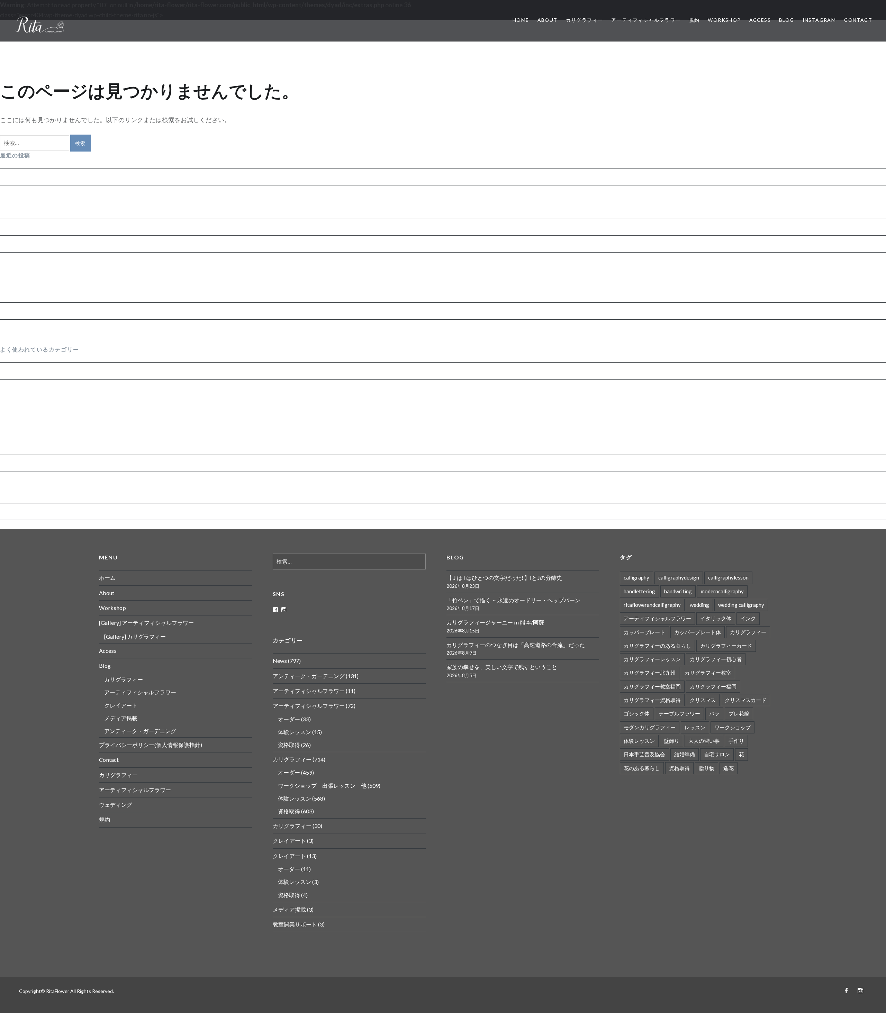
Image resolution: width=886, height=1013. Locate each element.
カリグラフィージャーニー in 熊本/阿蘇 (54, 210)
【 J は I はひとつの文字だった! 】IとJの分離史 (64, 176)
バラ (714, 713)
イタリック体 (715, 618)
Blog (786, 20)
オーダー (17, 447)
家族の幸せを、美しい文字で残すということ (62, 243)
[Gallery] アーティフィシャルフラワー (146, 622)
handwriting (678, 591)
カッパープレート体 (697, 632)
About (547, 20)
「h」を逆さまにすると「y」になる (50, 277)
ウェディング (115, 804)
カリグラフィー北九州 (650, 672)
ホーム (107, 577)
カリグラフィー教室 (708, 672)
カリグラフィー (584, 20)
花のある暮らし (642, 768)
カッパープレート (644, 632)
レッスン (695, 727)
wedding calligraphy (741, 605)
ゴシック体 (637, 713)
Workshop (724, 20)
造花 (728, 768)
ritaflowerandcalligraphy (652, 605)
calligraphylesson (728, 577)
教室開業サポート (295, 924)
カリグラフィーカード (726, 645)
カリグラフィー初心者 (716, 659)
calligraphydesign (678, 577)
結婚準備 (684, 754)
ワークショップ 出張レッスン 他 (55, 432)
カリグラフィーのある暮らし (657, 645)
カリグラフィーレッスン (652, 659)
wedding (699, 605)
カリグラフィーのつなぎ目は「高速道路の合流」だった (78, 227)
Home (521, 20)
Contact (858, 20)
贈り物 (706, 768)
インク (748, 618)
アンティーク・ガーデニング (40, 463)
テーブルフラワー (679, 713)
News (8, 370)
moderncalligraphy (722, 591)
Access (760, 20)
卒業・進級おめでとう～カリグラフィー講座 (62, 310)
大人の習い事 (704, 741)
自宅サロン (717, 754)
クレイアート (120, 705)
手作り (736, 741)
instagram (819, 20)
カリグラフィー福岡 (713, 686)
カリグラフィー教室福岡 (652, 686)
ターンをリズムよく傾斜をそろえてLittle (57, 294)
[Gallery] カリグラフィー (135, 636)
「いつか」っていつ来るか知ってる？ (53, 327)
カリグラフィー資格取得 (652, 700)
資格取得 (17, 403)
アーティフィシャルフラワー (645, 20)
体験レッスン (24, 417)
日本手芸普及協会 (644, 754)
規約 (694, 20)
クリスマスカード (745, 700)
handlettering (639, 591)
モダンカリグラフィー (650, 727)
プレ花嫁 (739, 713)
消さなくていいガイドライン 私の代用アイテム (66, 260)
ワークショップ (732, 727)
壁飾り (671, 741)
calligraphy (636, 577)
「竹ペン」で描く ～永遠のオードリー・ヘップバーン (75, 193)
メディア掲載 (120, 718)
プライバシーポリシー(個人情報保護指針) (150, 744)
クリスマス (703, 700)
